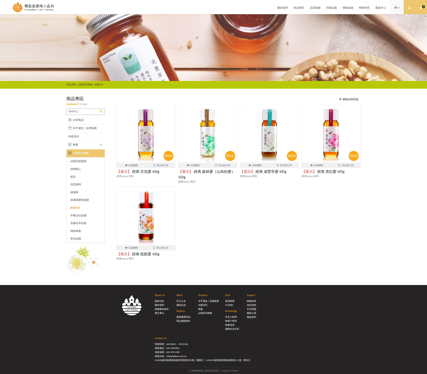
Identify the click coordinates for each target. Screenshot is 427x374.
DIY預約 (229, 305)
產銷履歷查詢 (183, 317)
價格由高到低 (350, 99)
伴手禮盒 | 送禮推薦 (84, 128)
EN (398, 8)
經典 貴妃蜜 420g (323, 172)
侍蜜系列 (73, 136)
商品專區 (299, 8)
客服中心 (380, 8)
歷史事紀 (159, 313)
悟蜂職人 (75, 169)
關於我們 (282, 8)
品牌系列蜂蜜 (85, 84)
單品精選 (75, 239)
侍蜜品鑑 (331, 8)
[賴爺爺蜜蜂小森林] (33, 7)
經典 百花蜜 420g (138, 172)
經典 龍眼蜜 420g (138, 254)
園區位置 (251, 313)
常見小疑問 (231, 317)
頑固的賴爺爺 (78, 161)
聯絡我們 (251, 317)
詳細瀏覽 (133, 165)
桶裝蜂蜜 (75, 231)
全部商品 (78, 120)
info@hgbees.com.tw (176, 356)
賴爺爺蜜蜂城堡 (79, 200)
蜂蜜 (75, 145)
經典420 (99, 84)
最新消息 (159, 301)
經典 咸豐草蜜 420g (263, 172)
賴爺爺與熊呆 (162, 309)
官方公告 (181, 301)
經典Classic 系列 (125, 176)
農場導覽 (230, 301)
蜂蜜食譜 (230, 325)
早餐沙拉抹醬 (78, 215)
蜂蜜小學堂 (231, 321)
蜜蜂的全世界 (232, 329)
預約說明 (251, 305)
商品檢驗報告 (183, 321)
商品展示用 (162, 165)
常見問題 (251, 309)
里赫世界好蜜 (78, 223)
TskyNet (234, 371)
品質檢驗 (315, 8)
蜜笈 (73, 177)
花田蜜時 (75, 184)
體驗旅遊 (348, 8)
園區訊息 (181, 305)
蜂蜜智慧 (364, 8)
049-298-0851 (172, 348)
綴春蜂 (74, 192)
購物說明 (251, 301)
